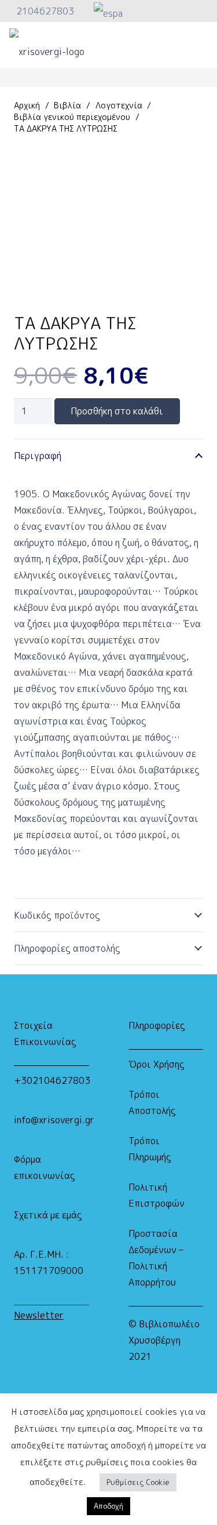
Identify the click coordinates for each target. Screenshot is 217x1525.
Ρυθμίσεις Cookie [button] (138, 1482)
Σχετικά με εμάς (48, 1215)
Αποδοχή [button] (108, 1506)
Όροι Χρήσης (156, 1064)
